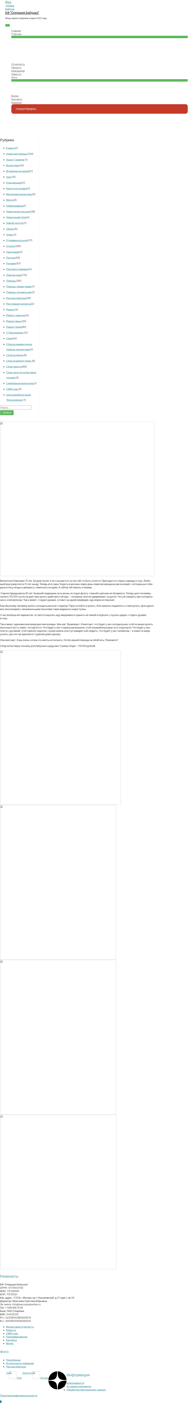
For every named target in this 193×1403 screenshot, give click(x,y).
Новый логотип (15, 222)
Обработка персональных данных (86, 1389)
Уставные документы (78, 1386)
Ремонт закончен (16, 315)
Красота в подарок (16, 188)
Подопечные (13, 1359)
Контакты (11, 1339)
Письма (10, 257)
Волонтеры (12, 165)
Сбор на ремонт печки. (19, 360)
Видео (9, 1343)
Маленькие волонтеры (19, 194)
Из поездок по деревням (20, 1363)
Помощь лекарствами (19, 286)
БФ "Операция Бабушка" (22, 12)
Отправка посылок (16, 240)
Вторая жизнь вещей (18, 171)
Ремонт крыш (14, 321)
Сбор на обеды (14, 355)
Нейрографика (14, 205)
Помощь (11, 280)
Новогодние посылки (18, 211)
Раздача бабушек (16, 298)
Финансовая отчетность (20, 1326)
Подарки (11, 263)
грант (9, 176)
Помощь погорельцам (19, 292)
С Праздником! (15, 332)
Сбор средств (14, 366)
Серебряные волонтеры (20, 383)
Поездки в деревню (17, 269)
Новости (11, 1330)
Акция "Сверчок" (15, 159)
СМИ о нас (12, 388)
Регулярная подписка (18, 303)
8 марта (10, 147)
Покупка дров (14, 274)
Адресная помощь (16, 153)
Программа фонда (16, 1336)
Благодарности (75, 1382)
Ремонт (10, 309)
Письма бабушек (16, 1366)
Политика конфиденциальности (18, 1395)
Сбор (9, 338)
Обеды (10, 228)
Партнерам (12, 251)
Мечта (9, 199)
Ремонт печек (14, 326)
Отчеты (10, 245)
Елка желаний (14, 182)
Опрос (10, 234)
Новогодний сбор (16, 217)
